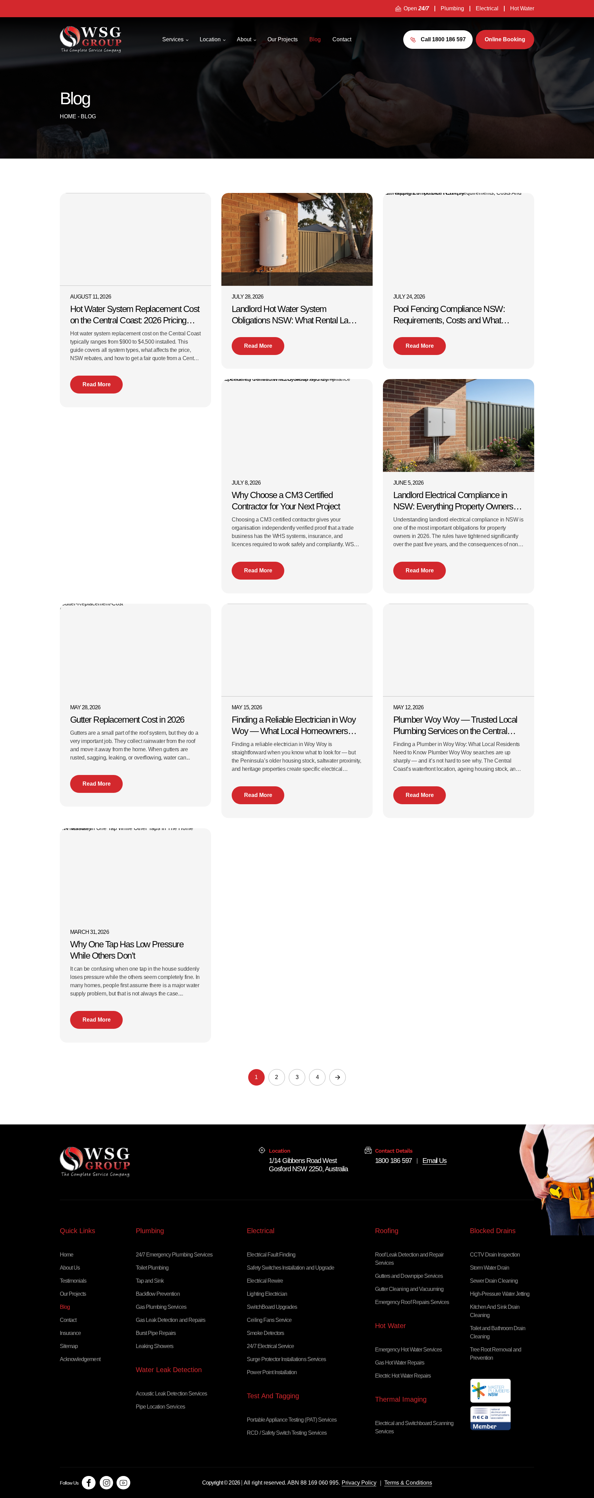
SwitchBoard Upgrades (272, 1307)
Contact (68, 1320)
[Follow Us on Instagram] (106, 1483)
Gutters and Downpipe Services (409, 1276)
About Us (70, 1268)
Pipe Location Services (160, 1407)
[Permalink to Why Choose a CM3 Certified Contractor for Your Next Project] (297, 381)
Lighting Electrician (267, 1294)
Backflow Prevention (158, 1294)
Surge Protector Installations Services (286, 1359)
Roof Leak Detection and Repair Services (409, 1259)
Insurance (70, 1333)
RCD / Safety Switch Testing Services (286, 1433)
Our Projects (73, 1294)
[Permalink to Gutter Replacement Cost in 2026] (94, 606)
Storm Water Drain (489, 1268)
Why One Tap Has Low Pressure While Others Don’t (126, 949)
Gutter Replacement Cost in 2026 (127, 719)
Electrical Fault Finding (271, 1255)
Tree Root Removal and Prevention (495, 1354)
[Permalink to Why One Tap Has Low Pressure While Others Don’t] (135, 830)
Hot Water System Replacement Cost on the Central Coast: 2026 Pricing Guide (134, 315)
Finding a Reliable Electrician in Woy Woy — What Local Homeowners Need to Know (293, 726)
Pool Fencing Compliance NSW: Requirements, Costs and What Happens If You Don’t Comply (449, 315)
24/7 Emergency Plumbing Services (174, 1255)
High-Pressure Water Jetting (499, 1294)
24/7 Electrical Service (270, 1346)
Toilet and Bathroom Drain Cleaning (497, 1332)
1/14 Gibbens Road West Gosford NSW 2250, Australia (308, 1161)
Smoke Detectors (265, 1333)
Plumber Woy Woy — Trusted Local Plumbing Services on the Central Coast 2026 (455, 726)
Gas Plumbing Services (161, 1307)
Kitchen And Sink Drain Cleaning (494, 1311)
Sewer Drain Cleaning (494, 1281)
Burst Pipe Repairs (156, 1333)
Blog (65, 1307)
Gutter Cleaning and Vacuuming (409, 1289)
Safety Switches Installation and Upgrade (290, 1268)
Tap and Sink (150, 1281)
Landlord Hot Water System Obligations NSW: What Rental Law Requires (293, 315)
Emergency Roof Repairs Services (412, 1302)
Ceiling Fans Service (269, 1320)
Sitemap (69, 1346)
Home (68, 116)
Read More (96, 384)
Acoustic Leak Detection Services (171, 1394)
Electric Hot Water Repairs (403, 1376)
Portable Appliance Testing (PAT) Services (292, 1420)
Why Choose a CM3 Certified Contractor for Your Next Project (286, 500)
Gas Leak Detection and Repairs (170, 1320)
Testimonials (73, 1281)
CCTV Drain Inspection (495, 1255)
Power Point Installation (272, 1372)
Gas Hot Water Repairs (399, 1363)
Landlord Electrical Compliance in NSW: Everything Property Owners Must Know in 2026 (453, 501)
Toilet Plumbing (152, 1268)
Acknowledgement (80, 1359)
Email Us (434, 1160)
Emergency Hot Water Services (408, 1349)
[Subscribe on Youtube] (123, 1483)
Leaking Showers (155, 1346)
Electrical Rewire (265, 1281)
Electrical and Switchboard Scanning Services (414, 1427)
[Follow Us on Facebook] (89, 1483)
